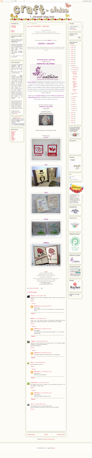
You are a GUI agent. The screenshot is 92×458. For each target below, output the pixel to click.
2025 (72, 47)
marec (73, 106)
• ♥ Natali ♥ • (33, 341)
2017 (72, 63)
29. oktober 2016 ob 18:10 (45, 328)
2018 (72, 61)
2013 (72, 116)
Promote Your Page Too (74, 179)
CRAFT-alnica (37, 306)
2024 (72, 49)
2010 (72, 122)
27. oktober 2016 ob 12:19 (40, 318)
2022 (72, 53)
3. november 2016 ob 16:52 (46, 392)
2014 (72, 114)
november (74, 69)
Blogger (53, 448)
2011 (72, 120)
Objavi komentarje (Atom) (49, 439)
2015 (72, 112)
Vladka (13, 133)
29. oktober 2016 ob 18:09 (45, 306)
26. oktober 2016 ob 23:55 (40, 295)
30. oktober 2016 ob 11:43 (45, 352)
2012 (72, 118)
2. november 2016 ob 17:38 (46, 371)
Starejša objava (61, 434)
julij (73, 98)
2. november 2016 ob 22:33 (43, 382)
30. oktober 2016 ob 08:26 (42, 341)
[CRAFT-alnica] (70, 178)
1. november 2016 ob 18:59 (39, 362)
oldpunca (33, 295)
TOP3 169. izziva (74, 90)
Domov (46, 434)
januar (73, 110)
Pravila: (46, 271)
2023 (72, 51)
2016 (72, 65)
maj (73, 102)
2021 (72, 55)
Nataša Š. (33, 318)
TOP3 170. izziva (74, 79)
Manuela (13, 131)
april (73, 104)
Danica (32, 362)
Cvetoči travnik (34, 382)
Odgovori (32, 300)
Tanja (12, 137)
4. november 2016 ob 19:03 (39, 404)
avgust (74, 96)
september (74, 93)
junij (73, 100)
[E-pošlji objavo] (42, 288)
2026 (72, 45)
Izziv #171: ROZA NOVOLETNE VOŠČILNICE (74, 84)
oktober (74, 71)
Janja (12, 135)
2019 (72, 59)
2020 (72, 57)
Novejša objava (31, 434)
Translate (74, 29)
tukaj (16, 113)
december (74, 67)
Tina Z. (32, 404)
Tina (12, 136)
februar (74, 108)
